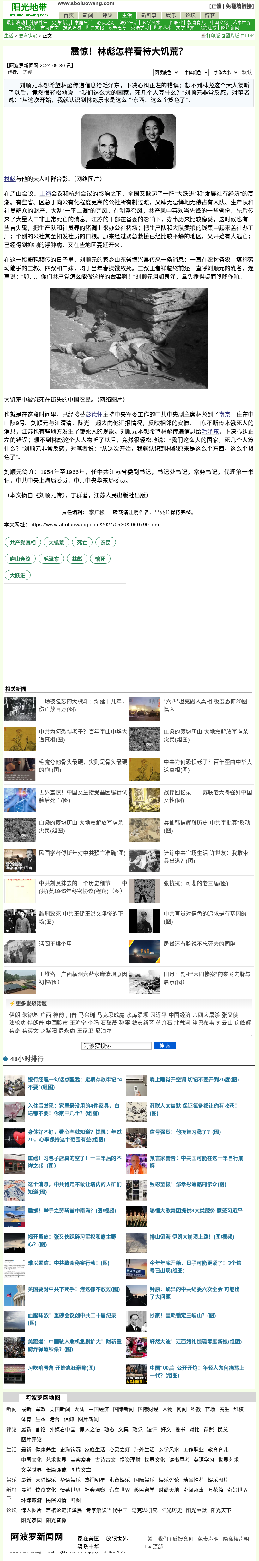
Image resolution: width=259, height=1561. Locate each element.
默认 (247, 72)
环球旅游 (31, 1500)
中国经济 (180, 1015)
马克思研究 (144, 1510)
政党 (137, 1429)
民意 (223, 1429)
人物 (167, 1409)
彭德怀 (94, 414)
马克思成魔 (111, 1015)
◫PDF (247, 35)
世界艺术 (163, 27)
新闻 (88, 15)
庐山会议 (20, 559)
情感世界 (70, 1490)
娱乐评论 (169, 1480)
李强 (93, 1023)
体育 (26, 1419)
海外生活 (129, 22)
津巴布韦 (203, 1023)
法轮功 (17, 1023)
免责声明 (208, 1539)
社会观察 (95, 1490)
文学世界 (185, 27)
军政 (40, 1409)
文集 (123, 1429)
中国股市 (57, 1023)
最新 (26, 1409)
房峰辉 (243, 1023)
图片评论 (31, 1439)
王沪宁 (78, 1023)
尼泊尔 (103, 1031)
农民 (105, 542)
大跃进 (18, 575)
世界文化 (95, 27)
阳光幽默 (196, 1510)
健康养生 (38, 22)
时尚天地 (169, 1490)
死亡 (82, 542)
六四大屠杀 (206, 1015)
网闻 (182, 1409)
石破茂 (109, 1023)
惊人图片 (31, 1510)
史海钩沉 (61, 22)
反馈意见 (182, 1539)
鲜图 (75, 1500)
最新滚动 (16, 22)
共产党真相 (23, 542)
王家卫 (85, 1031)
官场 (210, 1409)
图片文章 (80, 1470)
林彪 (10, 179)
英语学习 (140, 27)
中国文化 (219, 22)
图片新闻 (230, 27)
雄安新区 (143, 1023)
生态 (40, 1419)
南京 (225, 414)
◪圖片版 (230, 35)
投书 (180, 1429)
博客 (210, 15)
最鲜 (26, 1490)
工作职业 (174, 22)
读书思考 (117, 27)
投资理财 (72, 27)
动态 (109, 1429)
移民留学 (144, 1490)
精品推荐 (193, 1480)
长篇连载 (208, 27)
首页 (68, 15)
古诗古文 (49, 27)
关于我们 (157, 1539)
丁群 (27, 72)
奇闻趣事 (193, 1490)
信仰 (69, 1419)
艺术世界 (241, 22)
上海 (45, 194)
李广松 (97, 512)
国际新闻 (123, 1409)
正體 (216, 6)
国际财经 (148, 1409)
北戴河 (182, 1023)
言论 (40, 1429)
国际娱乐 (144, 1480)
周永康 (67, 1031)
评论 (107, 15)
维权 (238, 1409)
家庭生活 (84, 22)
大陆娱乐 (45, 1480)
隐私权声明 (236, 1539)
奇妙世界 (237, 1490)
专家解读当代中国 (107, 1510)
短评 (152, 1429)
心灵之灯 (106, 22)
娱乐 (171, 15)
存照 (208, 1429)
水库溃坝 (137, 1015)
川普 (71, 1015)
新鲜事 (149, 15)
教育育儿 (196, 22)
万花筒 (216, 1490)
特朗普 (35, 1023)
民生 (224, 1409)
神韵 (58, 1015)
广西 (45, 1015)
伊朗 (14, 1015)
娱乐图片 (218, 1480)
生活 (127, 15)
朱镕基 (30, 1015)
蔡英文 (30, 1031)
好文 (166, 1429)
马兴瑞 (87, 1015)
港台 (55, 1419)
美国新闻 (60, 1409)
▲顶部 (155, 1546)
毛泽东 (210, 432)
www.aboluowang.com (86, 3)
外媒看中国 (63, 1429)
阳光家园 (31, 1520)
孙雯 (124, 1023)
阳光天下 (221, 1510)
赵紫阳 (48, 1031)
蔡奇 (14, 1031)
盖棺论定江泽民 (64, 1510)
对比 (194, 1429)
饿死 (100, 559)
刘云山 (224, 1023)
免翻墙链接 (239, 6)
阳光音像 (56, 1520)
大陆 (79, 1409)
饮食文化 (45, 1490)
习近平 (158, 1015)
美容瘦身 (27, 27)
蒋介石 (164, 1023)
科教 (196, 1409)
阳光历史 (171, 1510)
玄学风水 (151, 22)
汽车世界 (119, 1490)
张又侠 (230, 1015)
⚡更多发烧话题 (28, 1003)
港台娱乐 (119, 1480)
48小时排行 (27, 1058)
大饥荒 (56, 542)
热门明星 (95, 1480)
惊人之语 (89, 1429)
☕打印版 (210, 35)
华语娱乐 (70, 1480)
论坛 (190, 15)
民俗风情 (56, 1500)
